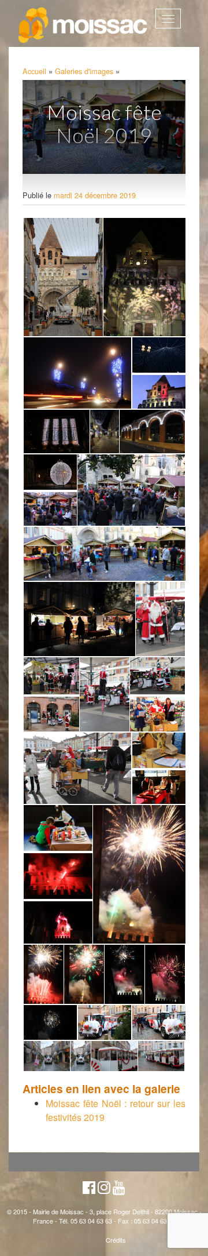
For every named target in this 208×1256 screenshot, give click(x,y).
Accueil (34, 71)
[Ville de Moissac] (83, 25)
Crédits (116, 1239)
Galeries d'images (84, 71)
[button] (62, 277)
